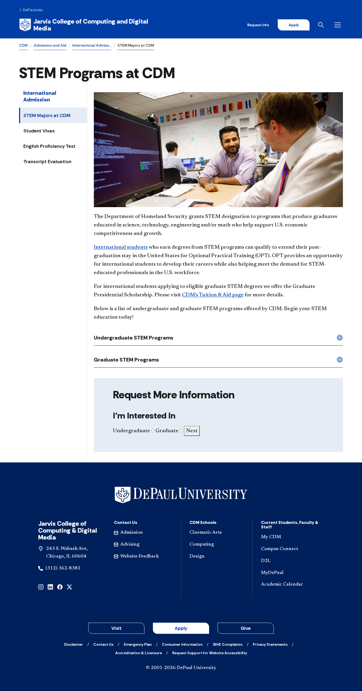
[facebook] (60, 586)
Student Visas (39, 131)
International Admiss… (91, 45)
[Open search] (322, 25)
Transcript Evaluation (47, 161)
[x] (69, 586)
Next (192, 431)
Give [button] (246, 628)
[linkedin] (50, 586)
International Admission (39, 96)
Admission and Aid (50, 45)
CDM (23, 45)
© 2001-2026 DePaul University (181, 668)
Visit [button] (116, 628)
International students (121, 247)
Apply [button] (181, 628)
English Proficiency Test (49, 146)
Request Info (258, 25)
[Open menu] (338, 25)
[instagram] (40, 586)
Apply (294, 25)
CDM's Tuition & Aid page (213, 295)
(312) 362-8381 (63, 568)
